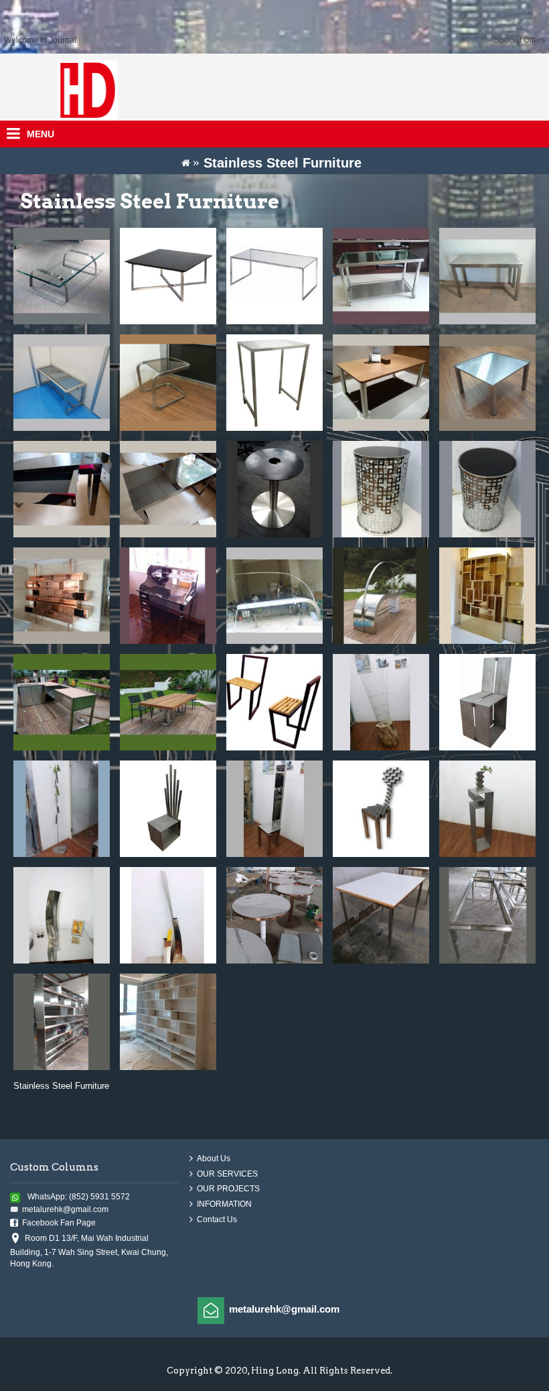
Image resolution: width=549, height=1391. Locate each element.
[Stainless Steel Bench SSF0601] (61, 382)
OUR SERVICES (227, 1174)
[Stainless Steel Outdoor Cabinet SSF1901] (61, 702)
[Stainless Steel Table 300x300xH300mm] (168, 382)
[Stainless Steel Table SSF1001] (487, 382)
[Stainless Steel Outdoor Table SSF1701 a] (274, 595)
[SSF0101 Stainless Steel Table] (61, 276)
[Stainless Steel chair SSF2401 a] (487, 702)
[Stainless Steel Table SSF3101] (381, 915)
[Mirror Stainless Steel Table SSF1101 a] (61, 489)
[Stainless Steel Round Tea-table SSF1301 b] (487, 489)
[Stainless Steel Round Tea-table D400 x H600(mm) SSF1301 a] (381, 489)
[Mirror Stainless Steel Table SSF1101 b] (168, 489)
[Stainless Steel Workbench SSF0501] (487, 276)
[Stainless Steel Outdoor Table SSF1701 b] (381, 595)
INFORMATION (224, 1204)
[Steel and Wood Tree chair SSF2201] (381, 702)
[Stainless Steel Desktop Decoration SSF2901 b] (168, 915)
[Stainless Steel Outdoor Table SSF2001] (168, 702)
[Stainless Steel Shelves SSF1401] (61, 595)
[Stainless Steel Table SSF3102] (487, 915)
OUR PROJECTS (228, 1189)
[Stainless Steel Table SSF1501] (168, 595)
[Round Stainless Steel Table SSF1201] (274, 489)
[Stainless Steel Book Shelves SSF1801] (487, 595)
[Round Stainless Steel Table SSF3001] (274, 915)
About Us (213, 1159)
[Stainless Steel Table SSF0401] (381, 276)
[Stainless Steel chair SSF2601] (274, 808)
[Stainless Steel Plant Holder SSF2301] (168, 808)
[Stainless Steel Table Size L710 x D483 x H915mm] (274, 382)
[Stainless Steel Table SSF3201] (61, 1022)
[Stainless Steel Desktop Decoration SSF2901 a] (61, 915)
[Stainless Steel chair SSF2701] (381, 808)
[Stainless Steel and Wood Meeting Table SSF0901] (381, 382)
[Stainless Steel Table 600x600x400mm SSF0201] (168, 276)
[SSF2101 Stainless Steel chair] (274, 702)
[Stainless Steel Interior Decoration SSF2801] (487, 808)
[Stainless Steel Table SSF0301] (274, 276)
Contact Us (217, 1219)
